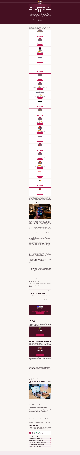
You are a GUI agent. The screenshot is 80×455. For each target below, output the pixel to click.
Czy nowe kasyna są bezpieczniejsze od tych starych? (36, 438)
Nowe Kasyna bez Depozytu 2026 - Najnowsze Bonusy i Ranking (29, 452)
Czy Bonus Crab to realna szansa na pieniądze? (35, 446)
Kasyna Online (40, 3)
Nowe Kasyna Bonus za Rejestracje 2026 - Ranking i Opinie (43, 452)
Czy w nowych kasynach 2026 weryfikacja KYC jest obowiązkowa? (37, 442)
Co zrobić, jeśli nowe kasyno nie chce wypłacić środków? (36, 444)
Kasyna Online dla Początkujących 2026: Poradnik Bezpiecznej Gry (47, 451)
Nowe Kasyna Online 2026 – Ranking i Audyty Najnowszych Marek (33, 451)
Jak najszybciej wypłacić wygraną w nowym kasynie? (36, 440)
